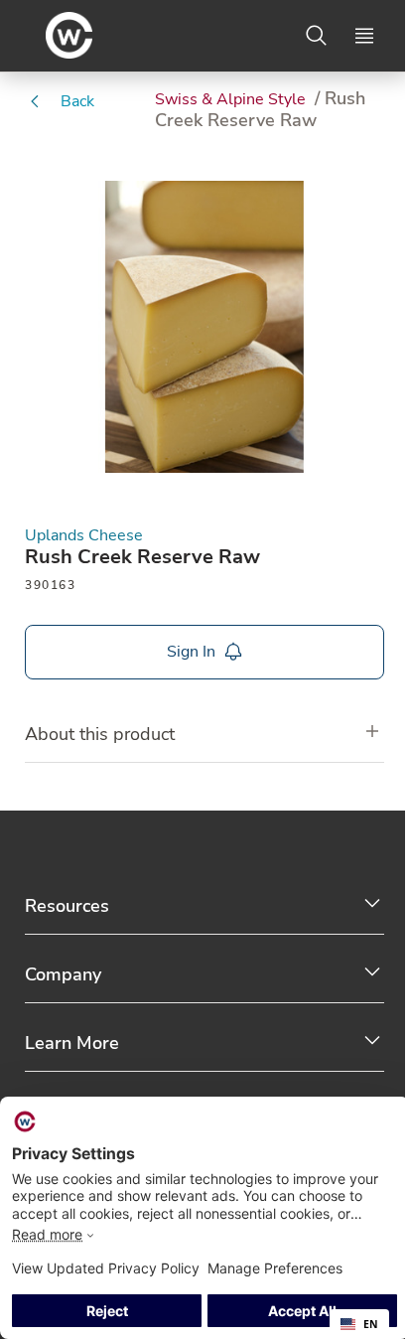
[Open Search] (317, 36)
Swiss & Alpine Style (232, 99)
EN (370, 1324)
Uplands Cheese (84, 535)
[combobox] (359, 1324)
